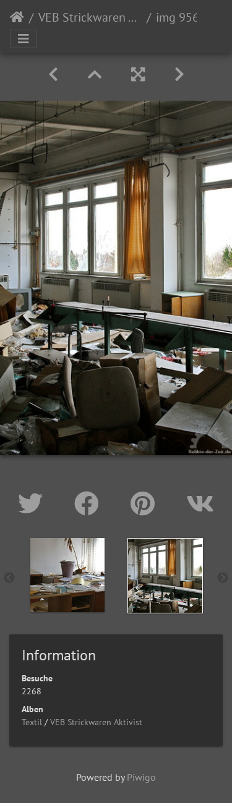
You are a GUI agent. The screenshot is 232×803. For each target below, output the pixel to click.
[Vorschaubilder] (94, 74)
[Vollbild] (138, 74)
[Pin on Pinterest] (146, 503)
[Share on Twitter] (34, 503)
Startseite (17, 17)
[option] (67, 575)
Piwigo (141, 777)
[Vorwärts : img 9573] (179, 74)
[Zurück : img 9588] (53, 74)
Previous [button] (9, 578)
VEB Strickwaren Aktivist (90, 17)
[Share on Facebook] (90, 503)
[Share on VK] (200, 503)
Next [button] (223, 578)
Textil (32, 722)
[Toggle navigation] (23, 39)
